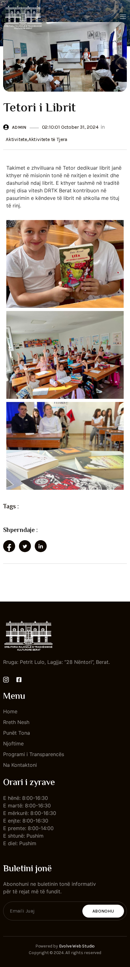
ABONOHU (103, 911)
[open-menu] (123, 17)
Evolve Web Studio (77, 946)
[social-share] (9, 546)
